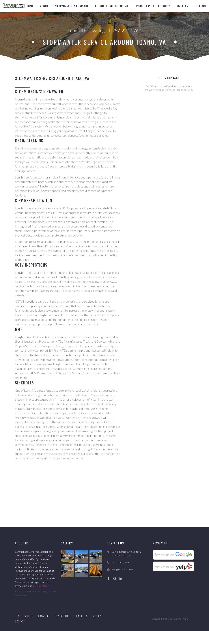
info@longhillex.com (122, 569)
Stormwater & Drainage (72, 6)
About (44, 6)
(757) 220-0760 (120, 562)
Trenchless (81, 616)
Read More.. (42, 585)
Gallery (182, 6)
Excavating (43, 616)
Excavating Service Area (27, 591)
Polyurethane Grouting (111, 6)
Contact (201, 6)
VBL (185, 618)
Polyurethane (62, 616)
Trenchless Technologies (153, 6)
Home (30, 6)
